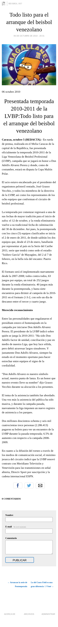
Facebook (17, 485)
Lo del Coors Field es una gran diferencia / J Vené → (42, 584)
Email (40, 485)
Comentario (11, 538)
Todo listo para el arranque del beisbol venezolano (29, 22)
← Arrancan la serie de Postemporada (17, 584)
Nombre (9, 515)
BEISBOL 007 (15, 3)
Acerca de (9, 614)
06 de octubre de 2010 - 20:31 (29, 36)
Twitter (29, 485)
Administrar (48, 614)
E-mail (15, 526)
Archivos (29, 614)
